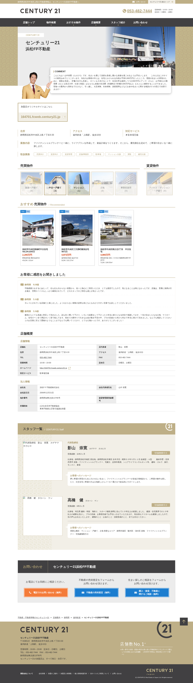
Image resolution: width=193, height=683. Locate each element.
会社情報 (42, 673)
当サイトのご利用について (99, 673)
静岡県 (66, 617)
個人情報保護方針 (81, 673)
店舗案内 (56, 617)
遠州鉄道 (76, 617)
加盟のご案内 (53, 673)
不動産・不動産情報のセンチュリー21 (33, 617)
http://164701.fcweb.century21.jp (53, 368)
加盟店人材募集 (66, 673)
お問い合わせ (117, 673)
